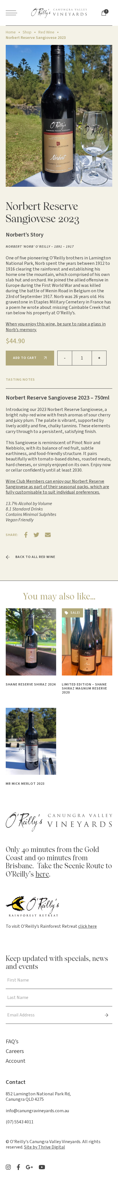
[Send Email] (48, 535)
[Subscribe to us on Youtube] (42, 1167)
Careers (15, 1051)
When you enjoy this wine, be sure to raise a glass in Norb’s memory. (56, 327)
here (42, 874)
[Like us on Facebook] (18, 1167)
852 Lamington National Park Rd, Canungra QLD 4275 (38, 1096)
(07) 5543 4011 (20, 1122)
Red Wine (46, 32)
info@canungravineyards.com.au (37, 1111)
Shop (27, 32)
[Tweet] (36, 535)
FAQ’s (12, 1042)
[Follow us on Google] (29, 1167)
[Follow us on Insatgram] (8, 1167)
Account (15, 1061)
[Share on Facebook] (26, 535)
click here (87, 926)
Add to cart (25, 357)
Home (11, 32)
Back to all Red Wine (35, 557)
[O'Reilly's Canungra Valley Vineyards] (59, 13)
